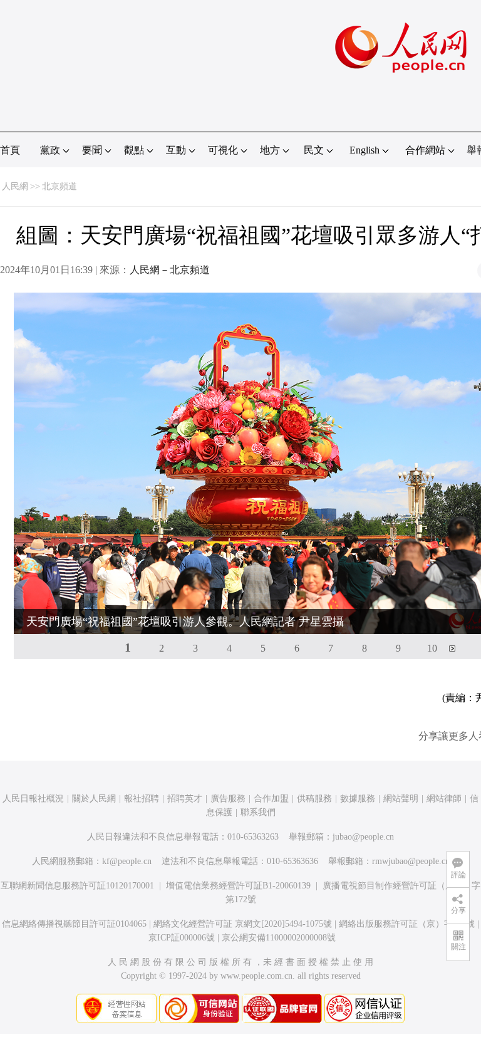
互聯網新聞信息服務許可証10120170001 (77, 885)
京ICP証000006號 (181, 937)
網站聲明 (400, 798)
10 (432, 648)
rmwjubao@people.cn (411, 861)
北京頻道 (59, 186)
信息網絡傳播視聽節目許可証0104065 (74, 924)
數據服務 (357, 798)
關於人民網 (94, 798)
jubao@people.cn (363, 836)
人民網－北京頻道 (170, 269)
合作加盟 (271, 798)
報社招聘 (141, 798)
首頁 (10, 150)
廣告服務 (228, 798)
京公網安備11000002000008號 (279, 937)
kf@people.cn (127, 861)
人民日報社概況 (33, 798)
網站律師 (444, 798)
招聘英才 (184, 798)
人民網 (15, 186)
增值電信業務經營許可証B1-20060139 (238, 885)
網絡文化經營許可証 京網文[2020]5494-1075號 (242, 924)
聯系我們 (258, 812)
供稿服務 (314, 798)
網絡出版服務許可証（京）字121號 (407, 924)
